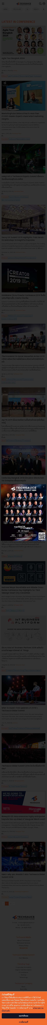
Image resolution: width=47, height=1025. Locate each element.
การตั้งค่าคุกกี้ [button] (23, 1022)
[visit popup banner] (23, 512)
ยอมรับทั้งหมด (23, 1016)
